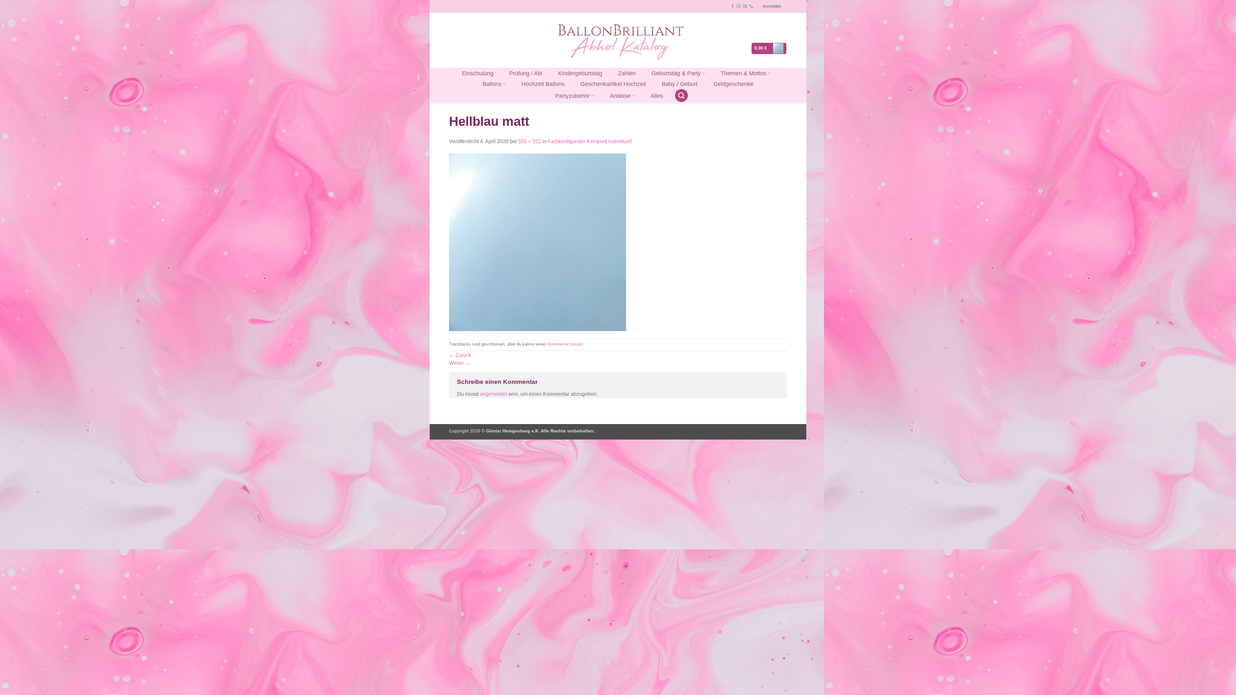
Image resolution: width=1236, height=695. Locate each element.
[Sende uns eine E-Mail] (745, 6)
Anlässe (620, 96)
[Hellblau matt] (537, 242)
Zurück (460, 355)
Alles (657, 96)
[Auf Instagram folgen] (739, 6)
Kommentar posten (565, 344)
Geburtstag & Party (676, 73)
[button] (771, 6)
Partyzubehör (572, 96)
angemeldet (493, 394)
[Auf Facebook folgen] (733, 6)
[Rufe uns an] (751, 6)
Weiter (459, 363)
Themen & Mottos (743, 73)
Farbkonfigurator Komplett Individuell (590, 141)
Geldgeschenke (733, 84)
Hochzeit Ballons (543, 84)
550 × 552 (529, 141)
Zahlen (627, 73)
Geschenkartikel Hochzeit (613, 84)
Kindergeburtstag (580, 73)
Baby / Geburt (680, 84)
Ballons (491, 84)
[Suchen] (681, 95)
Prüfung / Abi (525, 73)
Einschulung (477, 73)
